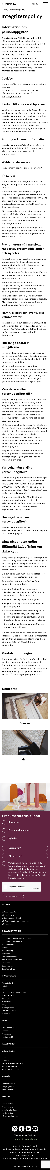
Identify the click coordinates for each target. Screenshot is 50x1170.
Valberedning (7, 947)
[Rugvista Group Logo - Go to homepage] (9, 4)
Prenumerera (13, 896)
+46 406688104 (24, 1152)
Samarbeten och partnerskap (14, 1063)
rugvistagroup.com (20, 54)
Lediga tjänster (8, 1087)
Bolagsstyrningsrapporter (12, 941)
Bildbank (5, 1031)
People (5, 1057)
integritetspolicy (16, 878)
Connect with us (9, 1084)
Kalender (5, 998)
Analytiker (6, 1005)
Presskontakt (7, 1107)
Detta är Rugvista (9, 912)
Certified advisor (9, 969)
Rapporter (14, 822)
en (33, 4)
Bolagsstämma (8, 944)
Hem (4, 9)
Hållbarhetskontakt (10, 1066)
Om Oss (6, 904)
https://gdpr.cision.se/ (23, 305)
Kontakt (7, 1096)
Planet (4, 1054)
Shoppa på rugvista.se (25, 1135)
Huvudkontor (7, 1104)
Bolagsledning (7, 951)
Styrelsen (6, 954)
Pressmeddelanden (19, 830)
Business (5, 1060)
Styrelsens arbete (9, 957)
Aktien (4, 989)
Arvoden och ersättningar (12, 960)
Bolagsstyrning (11, 931)
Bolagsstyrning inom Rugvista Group (16, 938)
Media (5, 1020)
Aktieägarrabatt (8, 1008)
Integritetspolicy (29, 1166)
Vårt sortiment (8, 915)
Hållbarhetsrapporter (10, 1069)
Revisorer (6, 963)
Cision (11, 869)
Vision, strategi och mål (11, 918)
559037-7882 (40, 1158)
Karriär (6, 1076)
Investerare (9, 976)
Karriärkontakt (7, 1090)
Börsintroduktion (9, 1011)
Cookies (16, 1166)
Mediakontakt (7, 1037)
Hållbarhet (9, 1044)
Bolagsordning (7, 966)
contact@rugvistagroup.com (27, 674)
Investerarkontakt (9, 1110)
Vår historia (6, 924)
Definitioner (7, 986)
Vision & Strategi (8, 1051)
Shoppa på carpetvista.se (25, 1139)
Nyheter (12, 838)
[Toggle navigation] (45, 4)
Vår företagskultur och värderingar (16, 921)
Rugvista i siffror (8, 983)
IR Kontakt (6, 1014)
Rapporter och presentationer (14, 992)
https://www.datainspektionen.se (22, 577)
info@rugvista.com (25, 1155)
